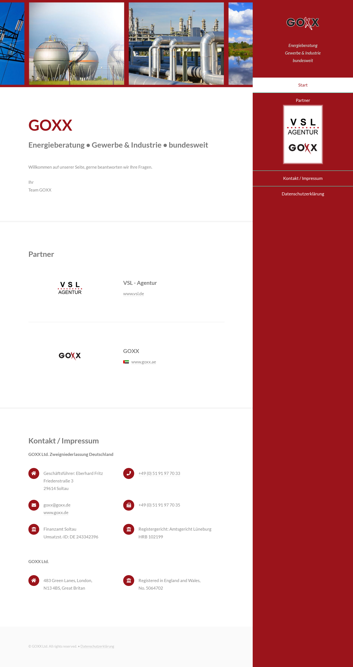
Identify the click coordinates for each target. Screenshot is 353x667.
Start (303, 85)
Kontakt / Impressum (303, 178)
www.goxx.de (56, 512)
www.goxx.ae (143, 361)
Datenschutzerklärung (303, 193)
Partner (303, 100)
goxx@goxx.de (57, 505)
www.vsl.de (133, 293)
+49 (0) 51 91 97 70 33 (159, 473)
